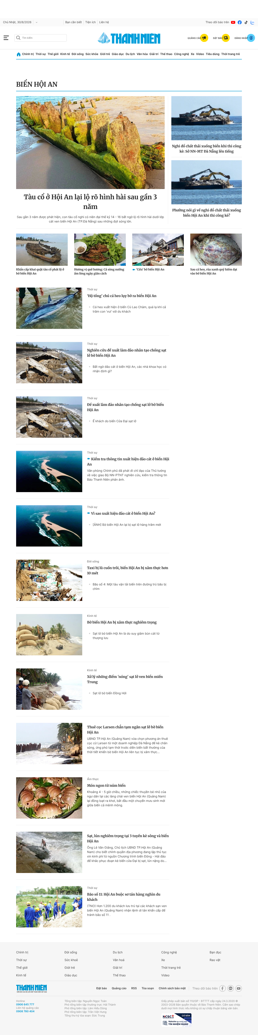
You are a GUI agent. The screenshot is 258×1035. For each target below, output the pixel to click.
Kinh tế (65, 54)
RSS (134, 988)
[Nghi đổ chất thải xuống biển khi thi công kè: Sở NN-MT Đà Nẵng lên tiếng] (206, 118)
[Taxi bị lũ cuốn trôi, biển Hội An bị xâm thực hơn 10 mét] (49, 580)
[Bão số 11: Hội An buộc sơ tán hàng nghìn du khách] (49, 906)
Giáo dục (118, 54)
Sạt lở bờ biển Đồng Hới (109, 693)
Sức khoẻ (71, 960)
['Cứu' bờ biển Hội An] (158, 250)
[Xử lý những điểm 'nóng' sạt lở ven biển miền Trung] (49, 689)
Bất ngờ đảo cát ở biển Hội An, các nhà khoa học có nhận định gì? (129, 369)
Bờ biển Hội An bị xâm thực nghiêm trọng (122, 622)
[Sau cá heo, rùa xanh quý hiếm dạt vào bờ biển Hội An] (216, 250)
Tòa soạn (148, 988)
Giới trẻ (105, 54)
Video (200, 54)
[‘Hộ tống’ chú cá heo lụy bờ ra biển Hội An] (49, 308)
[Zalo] (252, 22)
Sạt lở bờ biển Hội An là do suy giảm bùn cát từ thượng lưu (126, 636)
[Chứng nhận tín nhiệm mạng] (176, 1020)
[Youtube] (233, 22)
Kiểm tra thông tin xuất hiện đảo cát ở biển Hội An (128, 462)
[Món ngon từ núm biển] (49, 798)
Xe (192, 54)
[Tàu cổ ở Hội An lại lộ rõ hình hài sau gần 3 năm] (90, 142)
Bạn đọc (215, 952)
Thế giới (53, 54)
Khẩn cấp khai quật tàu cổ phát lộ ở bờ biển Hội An (40, 271)
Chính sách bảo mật (172, 988)
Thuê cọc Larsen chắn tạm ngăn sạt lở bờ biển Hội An (125, 730)
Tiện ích (90, 22)
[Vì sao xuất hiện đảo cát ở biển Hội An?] (49, 526)
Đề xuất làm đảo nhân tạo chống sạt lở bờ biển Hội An (125, 407)
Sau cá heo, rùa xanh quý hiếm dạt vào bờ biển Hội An (213, 271)
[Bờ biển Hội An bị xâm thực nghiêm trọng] (49, 634)
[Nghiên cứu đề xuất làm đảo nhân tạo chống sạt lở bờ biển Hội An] (49, 362)
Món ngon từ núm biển (106, 785)
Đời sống (78, 54)
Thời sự (40, 54)
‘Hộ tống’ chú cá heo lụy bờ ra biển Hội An (121, 296)
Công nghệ (181, 54)
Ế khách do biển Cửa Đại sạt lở (114, 421)
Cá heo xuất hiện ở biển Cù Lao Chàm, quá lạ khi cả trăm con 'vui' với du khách (129, 309)
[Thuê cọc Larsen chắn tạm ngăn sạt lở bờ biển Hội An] (49, 743)
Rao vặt (215, 960)
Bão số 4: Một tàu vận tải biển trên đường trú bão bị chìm (129, 586)
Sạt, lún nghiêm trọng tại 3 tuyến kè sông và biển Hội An (128, 838)
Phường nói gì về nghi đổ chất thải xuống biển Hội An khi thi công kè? (206, 213)
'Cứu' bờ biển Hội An (150, 269)
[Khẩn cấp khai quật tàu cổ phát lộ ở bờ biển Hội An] (42, 250)
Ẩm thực (93, 779)
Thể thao (166, 54)
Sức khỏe (91, 54)
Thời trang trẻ (230, 54)
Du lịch (130, 54)
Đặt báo (101, 988)
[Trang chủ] (18, 54)
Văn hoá (118, 960)
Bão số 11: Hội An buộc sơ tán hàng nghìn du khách (123, 897)
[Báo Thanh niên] (31, 988)
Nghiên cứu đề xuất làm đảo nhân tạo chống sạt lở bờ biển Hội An (126, 353)
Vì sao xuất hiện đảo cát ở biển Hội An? (123, 513)
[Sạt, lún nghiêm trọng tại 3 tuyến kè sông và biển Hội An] (49, 852)
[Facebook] (239, 22)
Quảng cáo (119, 988)
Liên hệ (104, 22)
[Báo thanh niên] (129, 38)
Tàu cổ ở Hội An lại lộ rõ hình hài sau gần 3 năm (90, 202)
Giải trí (154, 54)
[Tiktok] (246, 22)
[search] (40, 38)
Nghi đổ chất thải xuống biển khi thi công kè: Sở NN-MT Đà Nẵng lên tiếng (206, 149)
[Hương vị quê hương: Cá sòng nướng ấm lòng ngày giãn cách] (100, 250)
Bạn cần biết (73, 22)
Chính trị (28, 54)
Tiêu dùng (213, 54)
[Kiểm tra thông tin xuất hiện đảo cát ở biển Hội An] (49, 471)
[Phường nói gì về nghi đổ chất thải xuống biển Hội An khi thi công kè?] (206, 182)
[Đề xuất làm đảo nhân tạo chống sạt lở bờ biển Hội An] (49, 417)
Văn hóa (142, 54)
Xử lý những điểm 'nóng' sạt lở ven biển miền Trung (125, 679)
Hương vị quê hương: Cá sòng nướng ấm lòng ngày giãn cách (99, 271)
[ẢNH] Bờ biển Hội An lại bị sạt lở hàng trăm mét (127, 525)
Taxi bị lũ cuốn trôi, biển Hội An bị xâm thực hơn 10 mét (127, 570)
